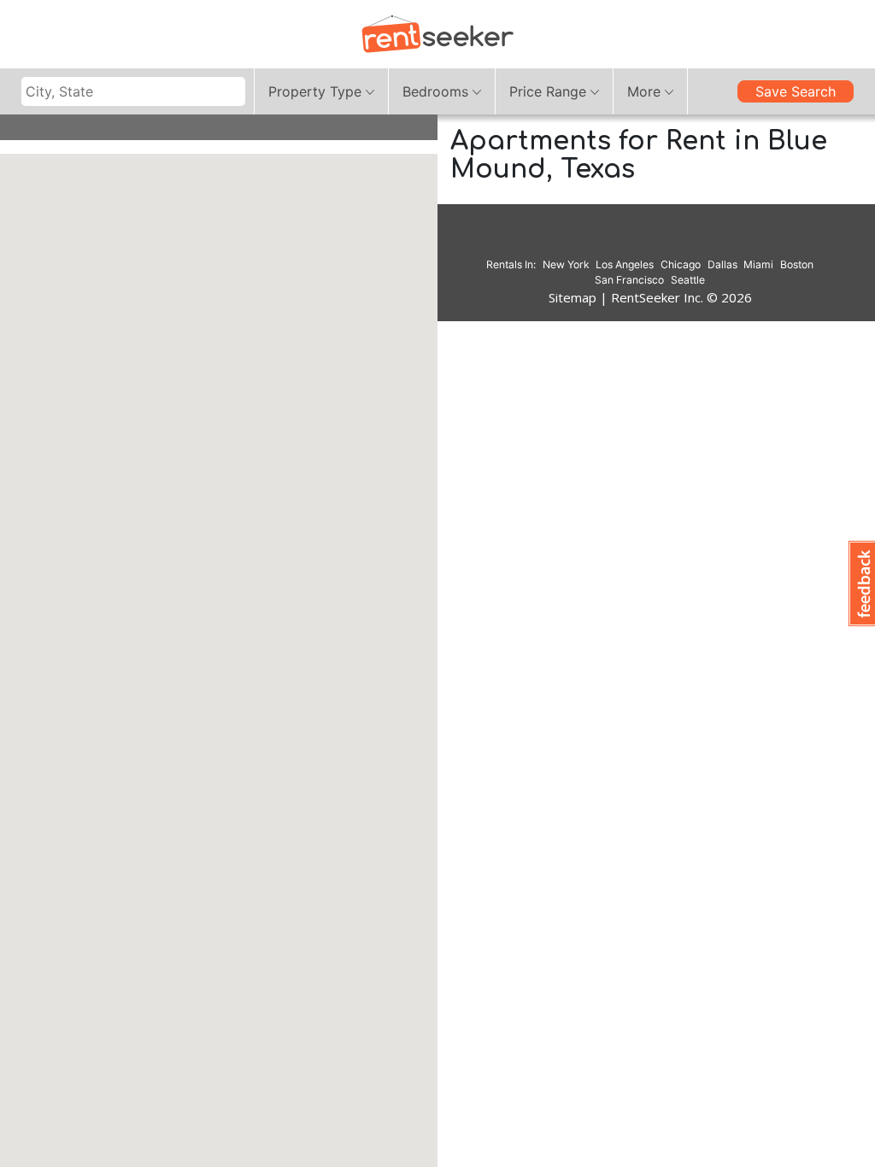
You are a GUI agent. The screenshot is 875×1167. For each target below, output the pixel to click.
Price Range (547, 91)
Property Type (314, 91)
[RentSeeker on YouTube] (693, 240)
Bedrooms (435, 91)
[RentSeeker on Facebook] (650, 240)
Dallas (722, 264)
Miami (758, 264)
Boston (796, 264)
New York (566, 264)
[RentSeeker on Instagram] (628, 240)
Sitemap (572, 297)
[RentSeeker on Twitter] (671, 240)
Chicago (681, 264)
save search (795, 91)
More (644, 91)
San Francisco (629, 279)
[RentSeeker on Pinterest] (607, 240)
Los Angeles (625, 264)
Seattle (688, 279)
